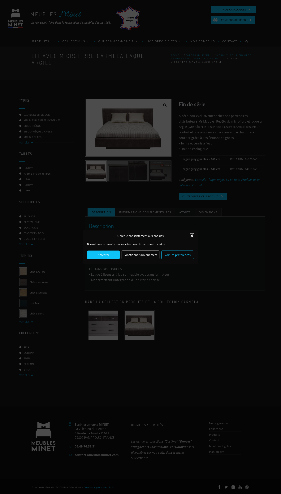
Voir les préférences (178, 255)
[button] (192, 236)
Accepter (103, 255)
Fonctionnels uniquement (140, 255)
